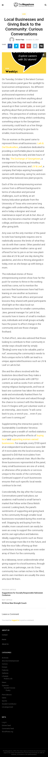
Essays (4, 667)
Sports (4, 701)
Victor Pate (20, 40)
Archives (5, 658)
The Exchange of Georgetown (25, 158)
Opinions (5, 685)
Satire (4, 698)
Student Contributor (9, 704)
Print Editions (7, 695)
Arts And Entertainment (10, 661)
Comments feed (8, 728)
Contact (5, 635)
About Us (5, 644)
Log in (4, 722)
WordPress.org (7, 732)
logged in (15, 620)
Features (5, 670)
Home (4, 639)
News (24, 14)
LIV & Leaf (37, 166)
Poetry (8, 690)
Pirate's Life (8, 679)
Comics (5, 664)
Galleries (5, 673)
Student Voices (9, 688)
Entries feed (6, 725)
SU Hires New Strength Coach (14, 603)
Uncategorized (7, 707)
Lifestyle (5, 676)
